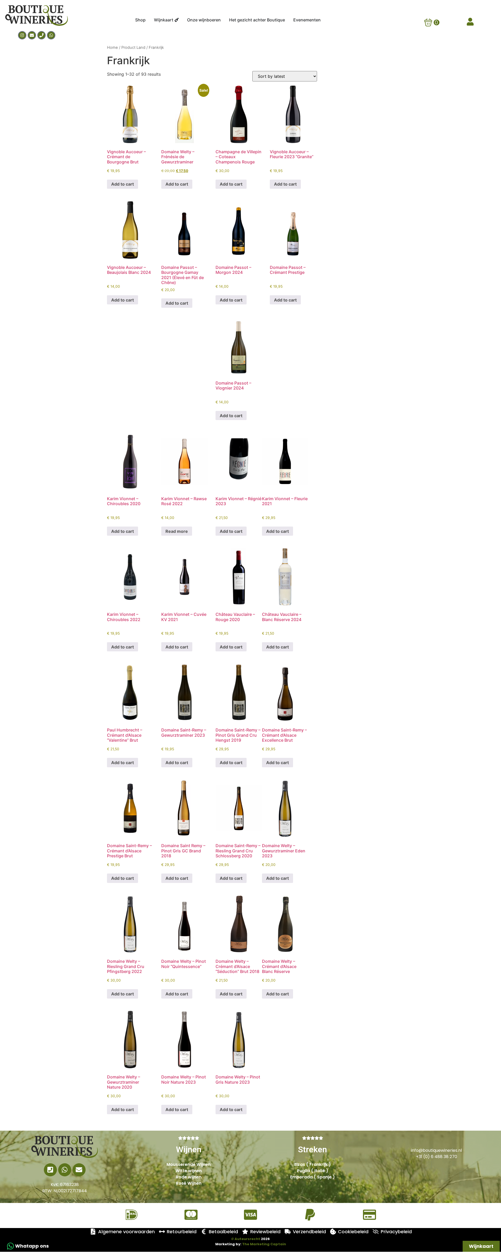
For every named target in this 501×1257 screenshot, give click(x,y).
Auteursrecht (245, 1238)
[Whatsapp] (51, 35)
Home (112, 47)
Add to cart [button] (122, 184)
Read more (176, 531)
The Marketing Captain (264, 1244)
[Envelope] (32, 35)
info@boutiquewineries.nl (436, 1150)
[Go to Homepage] (64, 1147)
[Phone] (41, 35)
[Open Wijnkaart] (177, 20)
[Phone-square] (50, 1169)
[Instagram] (22, 35)
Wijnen (188, 1149)
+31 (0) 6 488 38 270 (436, 1157)
